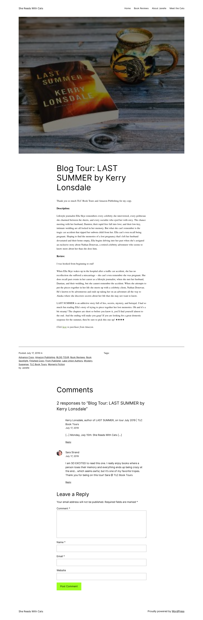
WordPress (178, 611)
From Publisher (53, 360)
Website (61, 570)
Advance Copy (26, 357)
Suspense (24, 364)
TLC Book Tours (38, 364)
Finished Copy (36, 360)
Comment (63, 508)
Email (61, 556)
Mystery (88, 360)
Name (61, 542)
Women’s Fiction (56, 364)
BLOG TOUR (62, 357)
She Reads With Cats (31, 8)
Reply (68, 442)
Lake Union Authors (72, 360)
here (64, 326)
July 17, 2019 (72, 427)
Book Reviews (77, 357)
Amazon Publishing (45, 357)
